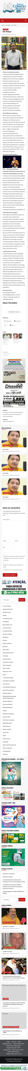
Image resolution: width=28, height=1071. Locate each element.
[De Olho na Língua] (14, 941)
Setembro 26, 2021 (10, 34)
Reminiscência (6, 726)
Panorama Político (7, 704)
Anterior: (13, 413)
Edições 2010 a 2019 (18, 1043)
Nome (5, 541)
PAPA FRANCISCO (8, 707)
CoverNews (10, 1061)
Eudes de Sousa (7, 659)
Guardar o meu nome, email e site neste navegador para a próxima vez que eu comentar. (14, 558)
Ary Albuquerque (7, 618)
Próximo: (8, 420)
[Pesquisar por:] (11, 600)
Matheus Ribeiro (7, 693)
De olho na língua (7, 634)
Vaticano (5, 754)
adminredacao (7, 451)
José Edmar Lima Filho (9, 680)
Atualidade (6, 621)
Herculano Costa (7, 671)
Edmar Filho (6, 649)
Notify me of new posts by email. (13, 570)
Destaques (5, 637)
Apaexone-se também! (9, 873)
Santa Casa (6, 732)
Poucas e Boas (6, 717)
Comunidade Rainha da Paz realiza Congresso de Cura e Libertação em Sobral (14, 880)
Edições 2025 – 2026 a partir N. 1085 (13, 1049)
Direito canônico (7, 643)
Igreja (4, 674)
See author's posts (14, 312)
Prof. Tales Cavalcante (8, 720)
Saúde (4, 735)
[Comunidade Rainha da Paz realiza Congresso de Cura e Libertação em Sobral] (14, 966)
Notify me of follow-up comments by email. (13, 566)
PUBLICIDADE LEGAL (13, 1051)
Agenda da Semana (8, 609)
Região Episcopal (7, 723)
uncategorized (6, 751)
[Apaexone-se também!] (14, 916)
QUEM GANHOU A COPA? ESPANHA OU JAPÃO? (13, 892)
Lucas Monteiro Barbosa (9, 687)
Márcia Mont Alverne (8, 690)
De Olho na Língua (7, 876)
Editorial (5, 646)
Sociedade (5, 741)
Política (5, 710)
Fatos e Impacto (7, 665)
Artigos (4, 445)
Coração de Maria (7, 631)
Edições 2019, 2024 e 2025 (13, 1045)
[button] (3, 20)
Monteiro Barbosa (7, 701)
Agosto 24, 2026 (15, 451)
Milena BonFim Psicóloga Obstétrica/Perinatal (9, 697)
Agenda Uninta (7, 612)
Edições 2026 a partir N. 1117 (14, 1053)
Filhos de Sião (6, 668)
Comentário (6, 519)
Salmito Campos (7, 729)
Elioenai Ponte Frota (8, 652)
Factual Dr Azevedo (8, 662)
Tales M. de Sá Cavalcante (9, 745)
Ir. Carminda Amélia (8, 677)
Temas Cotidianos (7, 748)
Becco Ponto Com (7, 624)
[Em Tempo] (7, 336)
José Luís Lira (6, 684)
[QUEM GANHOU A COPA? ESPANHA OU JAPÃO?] (14, 1020)
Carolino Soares (7, 628)
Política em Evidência (8, 713)
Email (16, 541)
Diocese (5, 640)
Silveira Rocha (6, 738)
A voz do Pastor (7, 606)
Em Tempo (5, 29)
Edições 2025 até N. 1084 (13, 1047)
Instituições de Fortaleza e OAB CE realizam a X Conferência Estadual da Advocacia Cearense (12, 886)
